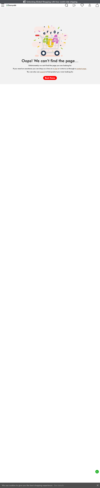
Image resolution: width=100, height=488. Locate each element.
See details (59, 485)
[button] (89, 5)
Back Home (50, 78)
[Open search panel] (66, 5)
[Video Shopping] (74, 5)
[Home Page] (11, 5)
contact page (81, 69)
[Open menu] (2, 5)
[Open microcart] (97, 5)
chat (55, 69)
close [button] (97, 485)
